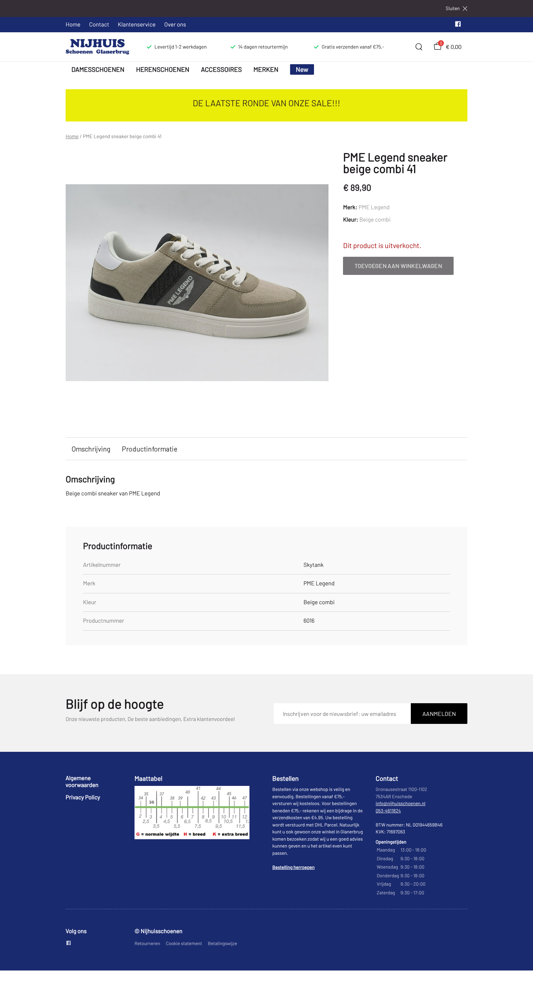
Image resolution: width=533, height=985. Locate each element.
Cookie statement (184, 943)
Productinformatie (149, 449)
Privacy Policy (83, 797)
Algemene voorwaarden (82, 781)
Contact (99, 24)
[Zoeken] (418, 46)
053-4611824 (388, 810)
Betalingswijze (222, 943)
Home (73, 24)
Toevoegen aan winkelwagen (398, 265)
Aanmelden (439, 713)
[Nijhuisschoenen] (97, 47)
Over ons (175, 24)
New (302, 69)
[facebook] (458, 25)
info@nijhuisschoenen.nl (400, 803)
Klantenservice (137, 24)
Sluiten (453, 8)
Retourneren (147, 943)
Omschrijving (90, 449)
